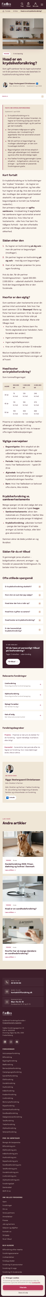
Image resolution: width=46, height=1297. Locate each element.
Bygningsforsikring (10, 1061)
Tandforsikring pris (10, 1169)
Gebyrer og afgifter (10, 1228)
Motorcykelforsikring (11, 1102)
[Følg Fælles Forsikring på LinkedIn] (5, 1042)
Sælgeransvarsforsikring (12, 1117)
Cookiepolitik (36, 1282)
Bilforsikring (7, 1057)
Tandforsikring (8, 1121)
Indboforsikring (8, 1091)
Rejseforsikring (8, 1106)
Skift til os (7, 1191)
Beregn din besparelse (11, 1142)
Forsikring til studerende (12, 1272)
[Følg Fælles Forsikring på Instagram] (11, 1042)
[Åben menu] (42, 4)
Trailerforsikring (9, 1124)
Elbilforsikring (8, 1079)
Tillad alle (23, 1287)
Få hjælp (6, 1235)
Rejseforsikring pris (10, 1161)
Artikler (15, 11)
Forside (7, 11)
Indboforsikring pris (10, 1154)
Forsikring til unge (10, 1268)
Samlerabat (7, 1187)
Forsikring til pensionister (13, 1265)
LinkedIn (11, 797)
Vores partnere (9, 1213)
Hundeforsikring (9, 1083)
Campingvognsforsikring (12, 1072)
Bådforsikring (8, 1065)
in (37, 83)
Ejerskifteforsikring (10, 1076)
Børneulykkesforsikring (12, 1068)
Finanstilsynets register (12, 1023)
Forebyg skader (9, 1261)
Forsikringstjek (8, 1184)
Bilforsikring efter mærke (13, 1250)
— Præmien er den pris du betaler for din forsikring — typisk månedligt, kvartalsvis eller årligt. (22, 737)
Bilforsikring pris (9, 1146)
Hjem (5, 1202)
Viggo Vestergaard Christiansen (22, 83)
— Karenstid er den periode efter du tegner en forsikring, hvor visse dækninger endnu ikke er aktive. (22, 750)
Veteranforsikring (9, 1132)
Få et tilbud (7, 1239)
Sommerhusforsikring (11, 1109)
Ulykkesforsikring (9, 1128)
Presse (5, 1220)
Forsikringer (7, 1205)
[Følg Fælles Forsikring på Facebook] (17, 1042)
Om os (5, 1209)
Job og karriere (9, 1224)
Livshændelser (8, 1257)
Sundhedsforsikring (10, 1113)
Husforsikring (8, 1087)
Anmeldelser (7, 1217)
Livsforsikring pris (9, 1176)
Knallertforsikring (9, 1095)
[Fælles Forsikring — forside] (6, 4)
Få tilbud (11, 662)
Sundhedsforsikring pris (12, 1165)
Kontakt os (7, 1232)
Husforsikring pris (9, 1157)
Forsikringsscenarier (11, 1253)
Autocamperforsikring (11, 1053)
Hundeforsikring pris (10, 1172)
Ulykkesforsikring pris (11, 1180)
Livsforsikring (8, 1098)
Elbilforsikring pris (9, 1150)
